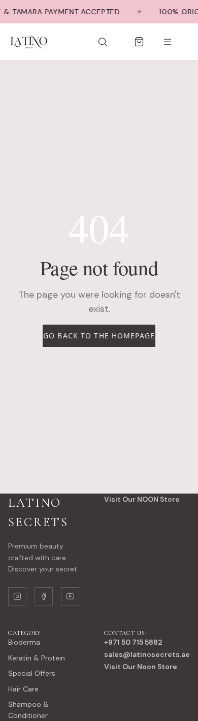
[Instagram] (17, 596)
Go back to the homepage (99, 335)
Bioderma (24, 642)
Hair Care (23, 689)
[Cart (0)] (139, 42)
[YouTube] (70, 596)
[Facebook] (44, 596)
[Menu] (167, 42)
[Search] (102, 42)
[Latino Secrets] (28, 42)
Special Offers (31, 673)
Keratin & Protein (36, 657)
